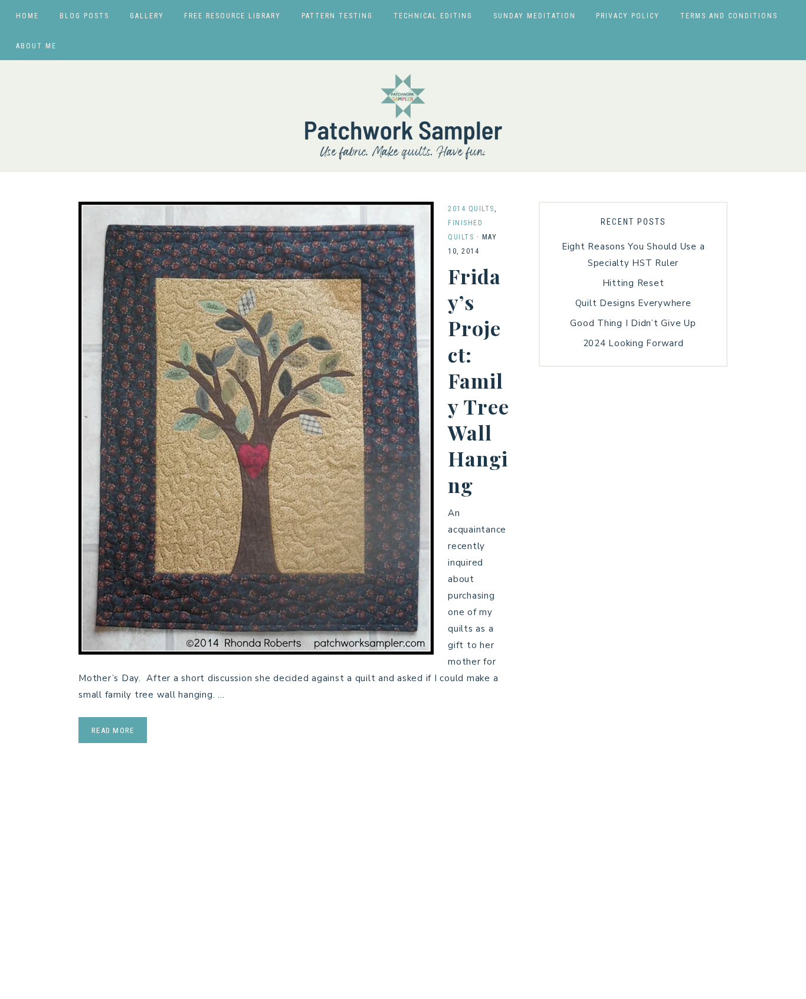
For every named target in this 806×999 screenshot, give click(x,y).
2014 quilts (471, 209)
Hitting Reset (633, 283)
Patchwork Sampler (403, 116)
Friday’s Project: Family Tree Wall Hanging (478, 380)
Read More (112, 730)
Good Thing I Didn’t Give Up (633, 323)
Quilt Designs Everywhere (633, 303)
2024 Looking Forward (633, 343)
